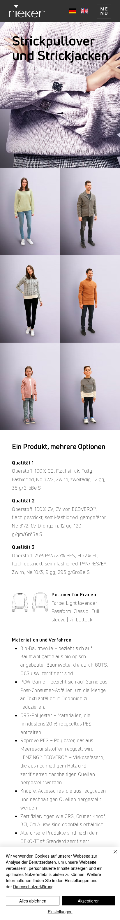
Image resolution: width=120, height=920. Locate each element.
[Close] (112, 855)
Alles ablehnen (32, 901)
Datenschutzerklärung (33, 886)
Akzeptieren (89, 901)
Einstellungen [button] (60, 911)
